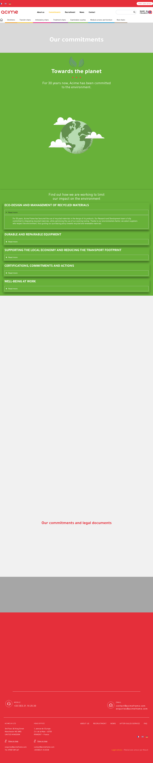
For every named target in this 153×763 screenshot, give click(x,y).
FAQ (145, 723)
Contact (92, 12)
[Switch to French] (138, 736)
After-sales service (130, 723)
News (82, 12)
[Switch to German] (10, 3)
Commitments (54, 12)
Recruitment (70, 12)
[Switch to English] (5, 3)
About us (40, 12)
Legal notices (117, 750)
